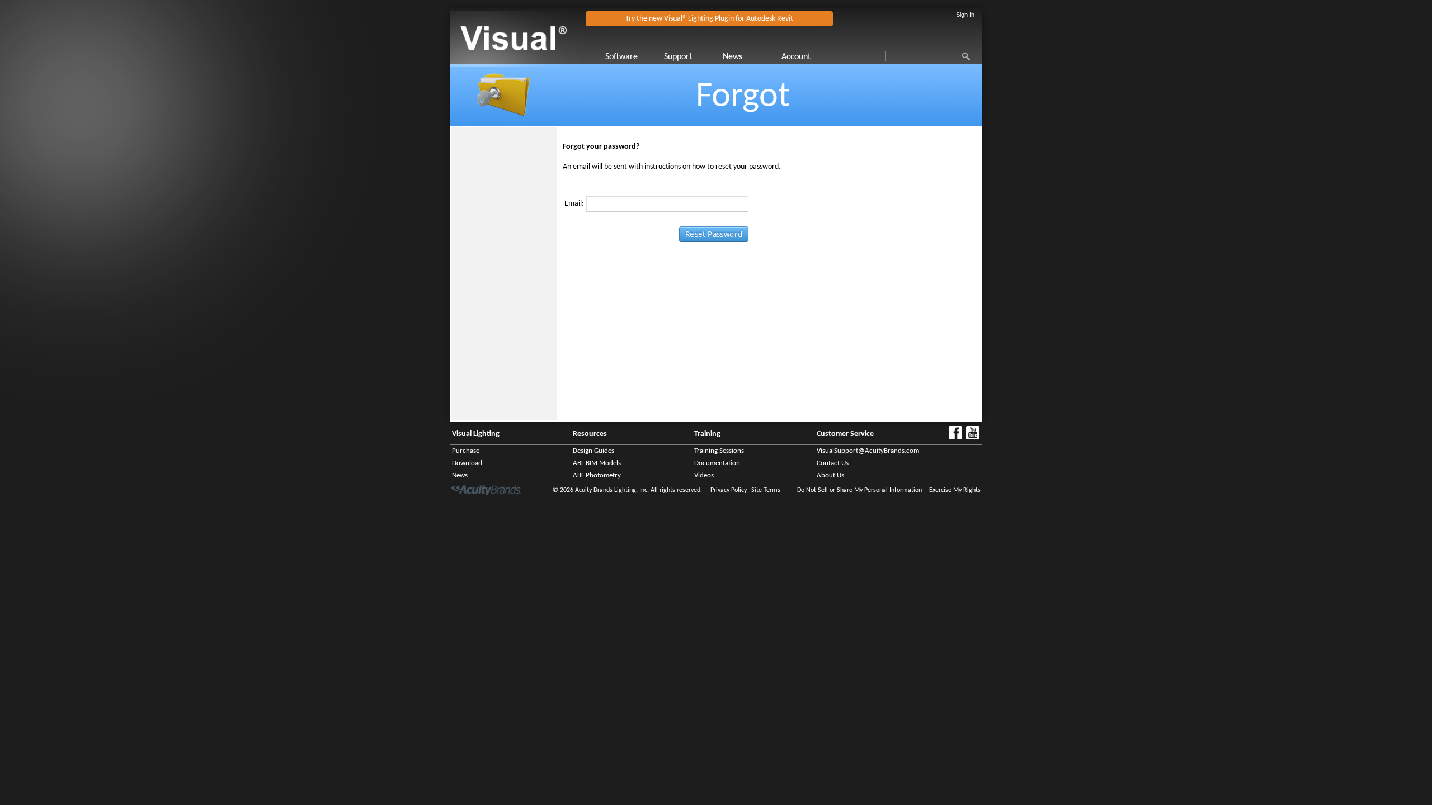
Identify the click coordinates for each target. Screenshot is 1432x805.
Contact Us (833, 463)
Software (621, 57)
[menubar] (721, 57)
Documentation (717, 463)
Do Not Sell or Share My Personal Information (859, 490)
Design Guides (593, 450)
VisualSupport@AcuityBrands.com (868, 450)
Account (796, 57)
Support (678, 57)
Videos (704, 475)
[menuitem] (633, 57)
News (732, 57)
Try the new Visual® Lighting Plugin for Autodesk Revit (709, 19)
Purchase (465, 450)
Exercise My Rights (955, 490)
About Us (830, 475)
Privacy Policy (728, 490)
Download (467, 463)
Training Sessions (719, 450)
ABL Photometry (597, 475)
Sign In (965, 14)
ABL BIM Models (597, 463)
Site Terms (765, 490)
